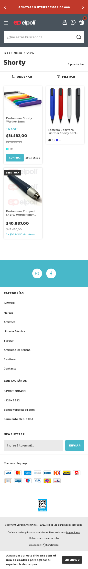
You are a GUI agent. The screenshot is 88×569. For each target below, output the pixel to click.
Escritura (10, 359)
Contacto (10, 368)
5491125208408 (15, 391)
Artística (9, 322)
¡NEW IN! (9, 303)
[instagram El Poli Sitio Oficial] (37, 273)
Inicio (7, 53)
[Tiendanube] (44, 545)
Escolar (9, 340)
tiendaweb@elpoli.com (19, 410)
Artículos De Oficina (17, 350)
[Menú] (7, 23)
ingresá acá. (73, 532)
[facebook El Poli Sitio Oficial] (51, 273)
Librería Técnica (14, 331)
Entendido (72, 560)
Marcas (18, 53)
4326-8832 (12, 400)
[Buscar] (79, 37)
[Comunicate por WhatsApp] (73, 23)
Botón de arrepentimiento (44, 538)
